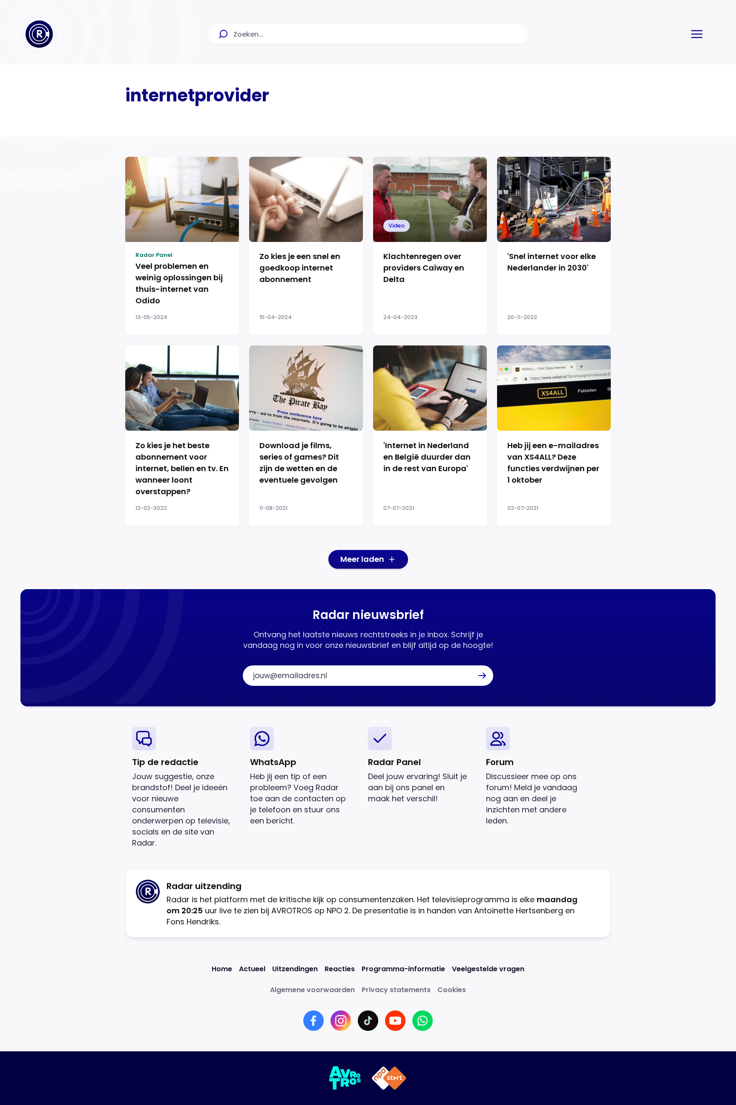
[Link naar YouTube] (395, 1020)
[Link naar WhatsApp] (422, 1020)
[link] (184, 787)
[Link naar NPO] (389, 1078)
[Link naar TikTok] (368, 1020)
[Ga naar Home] (39, 34)
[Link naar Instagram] (341, 1020)
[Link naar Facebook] (313, 1020)
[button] (696, 34)
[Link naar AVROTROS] (345, 1078)
